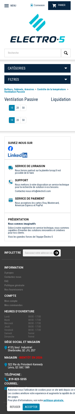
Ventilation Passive (14, 91)
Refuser (15, 407)
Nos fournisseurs (13, 289)
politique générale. (53, 400)
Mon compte (10, 301)
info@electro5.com (41, 191)
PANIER (61, 5)
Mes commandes (13, 305)
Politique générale (14, 285)
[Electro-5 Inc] (37, 44)
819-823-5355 (18, 379)
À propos (9, 272)
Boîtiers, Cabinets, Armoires (19, 89)
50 (23, 108)
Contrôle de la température (51, 89)
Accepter (31, 407)
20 (17, 108)
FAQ (6, 281)
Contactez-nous (12, 277)
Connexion (39, 5)
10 (12, 108)
